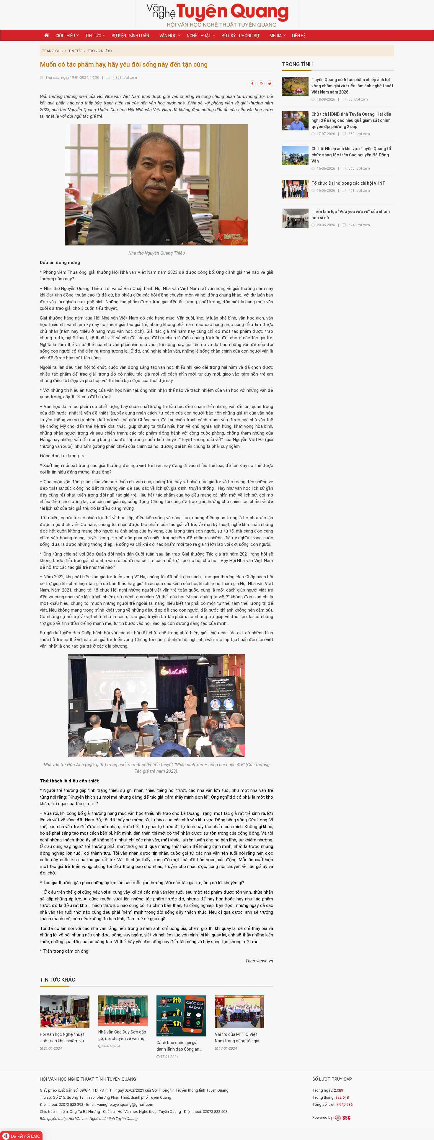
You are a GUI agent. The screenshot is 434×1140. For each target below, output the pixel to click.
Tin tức (75, 51)
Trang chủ (52, 51)
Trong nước (100, 51)
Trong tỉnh (297, 64)
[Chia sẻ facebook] (252, 84)
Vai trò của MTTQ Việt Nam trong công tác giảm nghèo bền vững (239, 1041)
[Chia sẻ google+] (261, 84)
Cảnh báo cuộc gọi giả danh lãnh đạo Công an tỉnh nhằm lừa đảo (177, 1049)
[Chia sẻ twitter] (269, 84)
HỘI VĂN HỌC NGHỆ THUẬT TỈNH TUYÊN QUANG (88, 1079)
